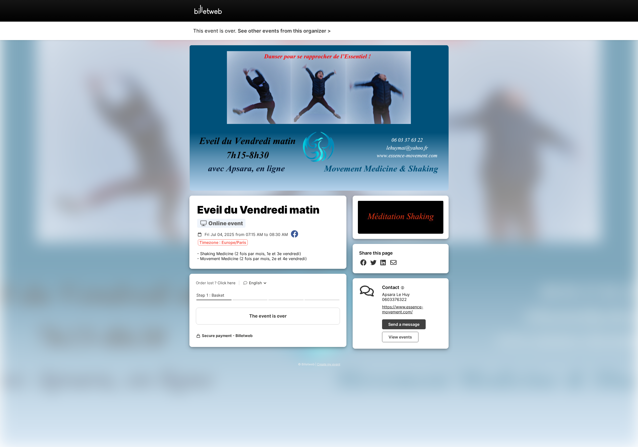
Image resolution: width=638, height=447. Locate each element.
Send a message (403, 324)
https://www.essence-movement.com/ (402, 309)
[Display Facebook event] (294, 234)
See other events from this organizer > (284, 31)
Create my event (328, 364)
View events (400, 337)
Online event (225, 223)
